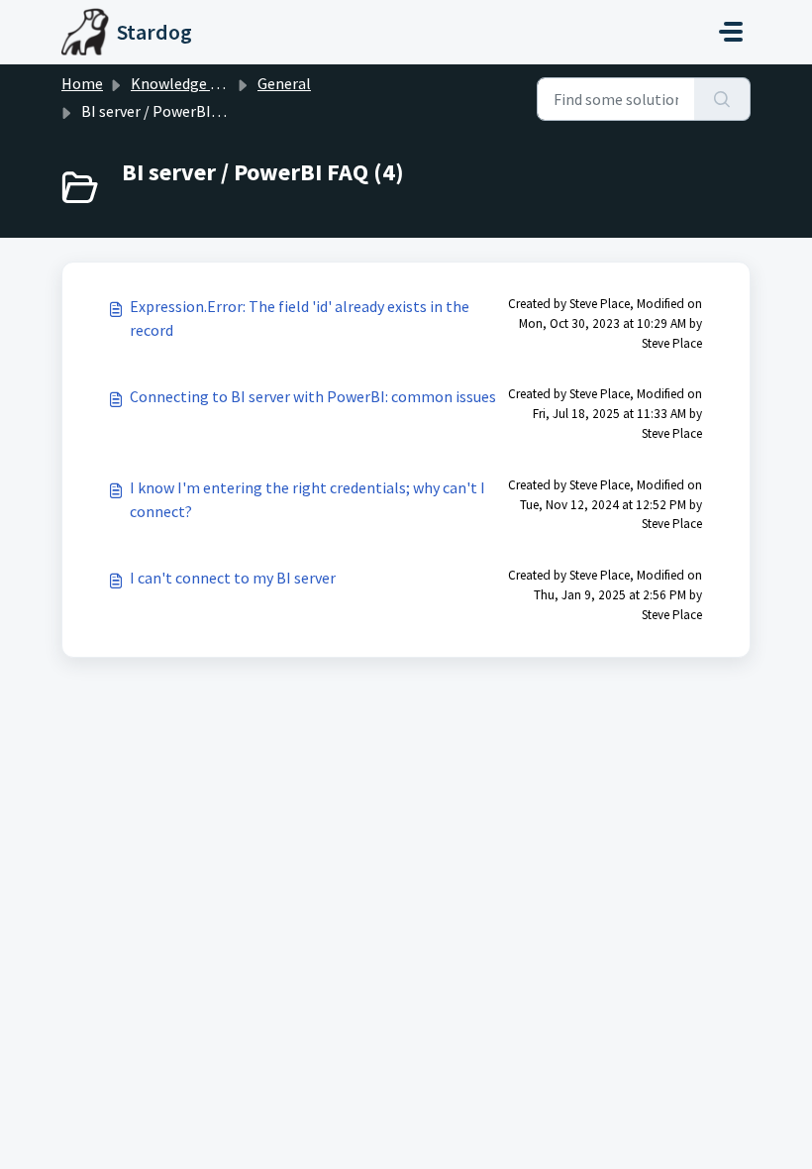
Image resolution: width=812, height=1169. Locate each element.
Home (82, 83)
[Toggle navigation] (731, 32)
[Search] (722, 99)
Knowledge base (186, 83)
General (284, 83)
